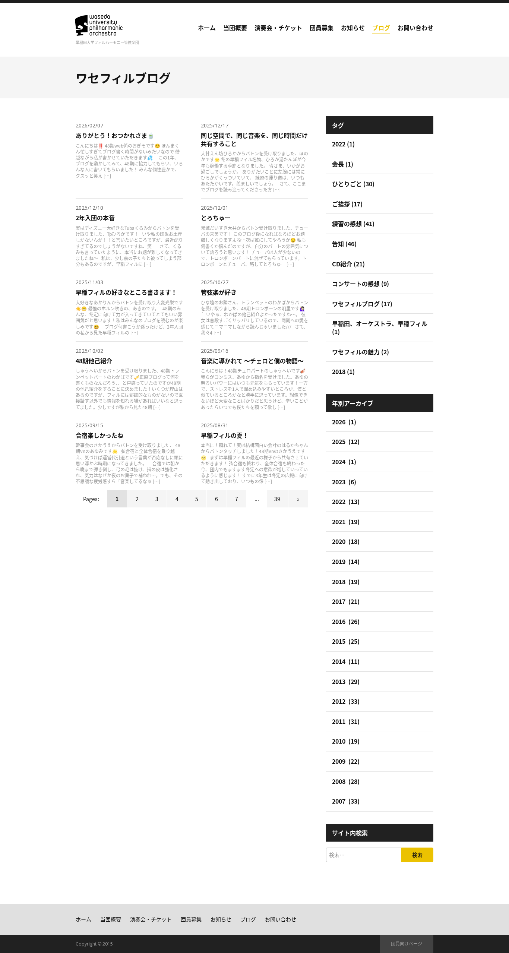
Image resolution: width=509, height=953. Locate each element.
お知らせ (353, 27)
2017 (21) (346, 601)
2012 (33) (346, 701)
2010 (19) (346, 741)
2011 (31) (346, 721)
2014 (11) (346, 661)
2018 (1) (343, 371)
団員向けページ (406, 943)
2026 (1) (344, 421)
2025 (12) (346, 441)
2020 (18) (346, 541)
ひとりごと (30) (353, 183)
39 (277, 499)
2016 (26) (346, 621)
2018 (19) (346, 581)
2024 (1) (344, 461)
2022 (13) (346, 501)
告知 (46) (344, 243)
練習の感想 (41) (353, 223)
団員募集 (321, 27)
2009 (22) (346, 761)
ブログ (381, 27)
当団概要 (235, 27)
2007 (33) (346, 801)
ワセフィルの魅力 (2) (360, 351)
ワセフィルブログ (123, 77)
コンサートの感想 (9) (360, 283)
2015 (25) (346, 641)
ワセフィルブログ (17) (362, 303)
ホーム (207, 27)
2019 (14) (346, 561)
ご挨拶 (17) (347, 203)
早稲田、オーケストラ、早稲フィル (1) (379, 327)
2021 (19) (346, 521)
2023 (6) (344, 481)
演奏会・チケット (278, 27)
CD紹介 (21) (348, 263)
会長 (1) (342, 163)
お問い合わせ (415, 27)
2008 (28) (346, 781)
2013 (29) (346, 681)
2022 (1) (343, 143)
